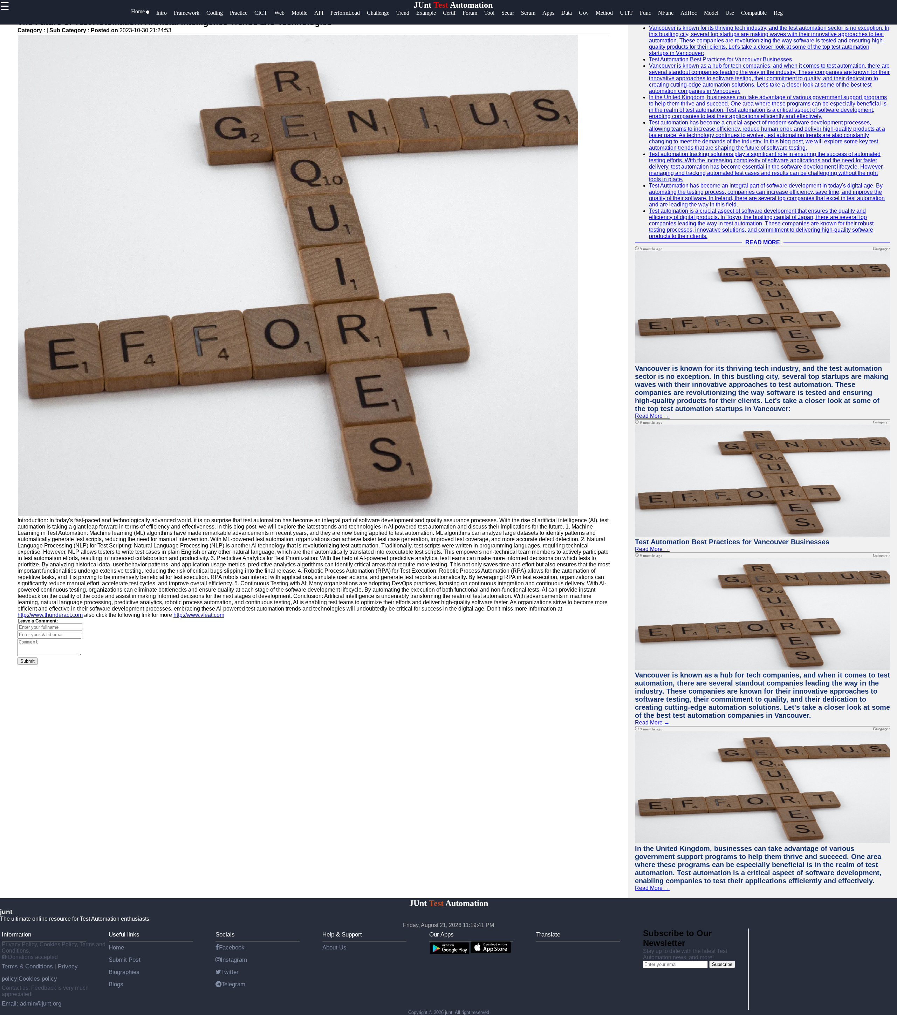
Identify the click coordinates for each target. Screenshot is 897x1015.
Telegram (233, 984)
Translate (548, 934)
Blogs (116, 984)
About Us (334, 947)
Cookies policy (38, 978)
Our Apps (441, 934)
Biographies (124, 971)
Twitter (230, 971)
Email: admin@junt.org (31, 1003)
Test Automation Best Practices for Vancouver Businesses (720, 59)
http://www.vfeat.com (198, 615)
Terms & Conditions (28, 966)
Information (16, 934)
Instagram (234, 959)
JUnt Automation (453, 4)
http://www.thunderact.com (50, 615)
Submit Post (125, 959)
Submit (27, 661)
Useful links (124, 934)
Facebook (232, 947)
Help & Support (342, 934)
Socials (225, 934)
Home (116, 947)
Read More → (652, 416)
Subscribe (722, 964)
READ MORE (762, 242)
